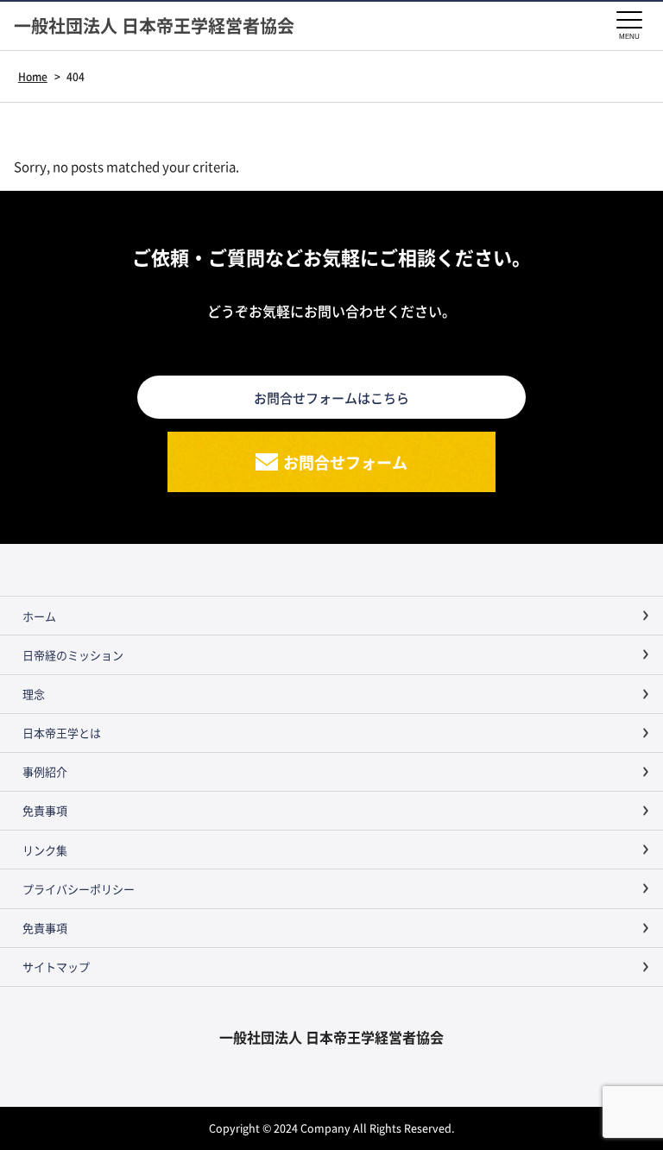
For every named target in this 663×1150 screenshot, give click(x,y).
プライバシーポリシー (78, 889)
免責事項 (44, 810)
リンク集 (44, 850)
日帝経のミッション (72, 655)
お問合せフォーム (345, 462)
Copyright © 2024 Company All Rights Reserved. (331, 1128)
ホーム (39, 616)
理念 (33, 694)
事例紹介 (44, 771)
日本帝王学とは (61, 732)
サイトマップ (56, 966)
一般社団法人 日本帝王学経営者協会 (154, 26)
